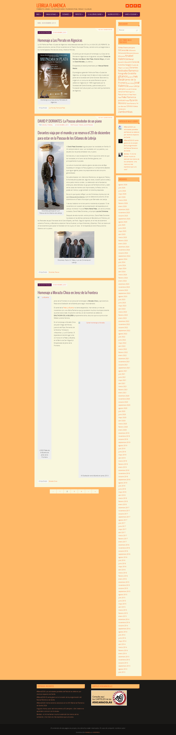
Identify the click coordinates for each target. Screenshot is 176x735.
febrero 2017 (123, 539)
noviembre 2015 (124, 585)
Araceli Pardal (47, 125)
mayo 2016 (122, 566)
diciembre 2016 (123, 545)
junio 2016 (122, 563)
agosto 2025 (122, 222)
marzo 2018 (122, 498)
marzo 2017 (122, 535)
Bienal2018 (128, 62)
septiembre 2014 (124, 629)
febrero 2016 (123, 576)
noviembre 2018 (124, 473)
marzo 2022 (122, 349)
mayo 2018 (122, 492)
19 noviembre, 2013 (59, 285)
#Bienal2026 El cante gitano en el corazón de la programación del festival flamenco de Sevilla (131, 145)
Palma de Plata (60, 108)
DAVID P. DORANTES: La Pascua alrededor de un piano (70, 121)
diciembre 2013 (123, 657)
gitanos (123, 76)
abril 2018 (121, 495)
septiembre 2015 (124, 591)
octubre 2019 (123, 439)
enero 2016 (122, 579)
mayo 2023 (122, 306)
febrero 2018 (123, 501)
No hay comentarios (105, 29)
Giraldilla (132, 73)
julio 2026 (121, 188)
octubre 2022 (123, 327)
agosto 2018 (122, 483)
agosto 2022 (122, 334)
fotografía (122, 73)
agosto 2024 (122, 259)
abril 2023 (121, 309)
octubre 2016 (123, 551)
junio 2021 (122, 377)
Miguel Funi (132, 92)
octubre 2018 (123, 476)
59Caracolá (136, 53)
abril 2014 (121, 644)
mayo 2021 (122, 380)
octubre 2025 (123, 216)
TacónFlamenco (131, 103)
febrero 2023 (123, 315)
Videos (135, 106)
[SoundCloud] (139, 6)
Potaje (127, 100)
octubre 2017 (123, 514)
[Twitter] (131, 6)
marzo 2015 (122, 610)
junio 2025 (122, 228)
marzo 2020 (122, 424)
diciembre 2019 (123, 433)
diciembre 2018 (123, 470)
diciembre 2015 (123, 582)
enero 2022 (122, 355)
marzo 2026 (122, 200)
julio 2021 (121, 374)
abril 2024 (121, 272)
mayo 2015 (122, 604)
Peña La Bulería (68, 308)
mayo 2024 (122, 268)
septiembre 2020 (124, 405)
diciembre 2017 (123, 508)
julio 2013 (121, 672)
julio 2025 (121, 225)
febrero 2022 (123, 352)
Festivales (74, 125)
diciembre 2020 (123, 396)
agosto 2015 (122, 594)
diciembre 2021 (123, 358)
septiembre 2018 (124, 480)
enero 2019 (122, 467)
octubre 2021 (123, 365)
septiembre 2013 (124, 666)
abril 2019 (121, 458)
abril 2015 (121, 607)
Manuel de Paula (123, 92)
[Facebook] (135, 6)
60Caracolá (121, 56)
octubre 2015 (123, 588)
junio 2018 (122, 489)
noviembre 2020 (124, 399)
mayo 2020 (122, 417)
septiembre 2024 (124, 256)
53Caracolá (132, 50)
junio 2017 (122, 526)
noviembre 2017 (124, 511)
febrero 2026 (123, 203)
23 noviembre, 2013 (59, 32)
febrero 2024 (123, 278)
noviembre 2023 (124, 287)
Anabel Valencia (125, 57)
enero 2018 (122, 504)
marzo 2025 (122, 237)
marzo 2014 (122, 647)
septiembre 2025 (124, 219)
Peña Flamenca (129, 97)
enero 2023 (122, 318)
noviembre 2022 (124, 324)
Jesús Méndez (130, 83)
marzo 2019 (122, 461)
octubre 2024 (123, 253)
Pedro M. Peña (128, 95)
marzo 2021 (122, 386)
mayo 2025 (122, 231)
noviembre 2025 (124, 212)
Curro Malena (125, 68)
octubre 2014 (123, 626)
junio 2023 (122, 303)
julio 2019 (121, 448)
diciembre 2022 (123, 321)
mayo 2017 (122, 529)
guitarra (130, 77)
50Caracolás (123, 50)
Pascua (57, 272)
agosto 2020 (122, 408)
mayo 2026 (122, 194)
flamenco (133, 70)
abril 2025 (121, 234)
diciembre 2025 (123, 209)
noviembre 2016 (124, 548)
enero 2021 (122, 393)
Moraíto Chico (53, 481)
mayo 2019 (122, 455)
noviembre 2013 (124, 660)
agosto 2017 (122, 520)
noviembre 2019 (124, 436)
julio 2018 (121, 486)
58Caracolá (129, 53)
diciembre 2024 (123, 247)
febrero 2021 (123, 390)
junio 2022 (122, 340)
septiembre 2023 (124, 293)
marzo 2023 (122, 312)
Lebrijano (121, 89)
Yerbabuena (121, 109)
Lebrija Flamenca (51, 5)
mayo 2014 (122, 641)
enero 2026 (122, 206)
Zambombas (125, 111)
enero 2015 (122, 616)
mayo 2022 (122, 343)
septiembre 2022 (124, 330)
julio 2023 (121, 299)
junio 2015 (122, 601)
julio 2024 (121, 262)
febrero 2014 (123, 650)
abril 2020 (121, 421)
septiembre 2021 (124, 368)
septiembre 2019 (124, 442)
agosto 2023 (122, 296)
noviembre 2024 (124, 250)
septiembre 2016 (124, 554)
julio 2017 (121, 523)
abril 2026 (121, 197)
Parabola (88, 732)
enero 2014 (122, 653)
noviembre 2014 (124, 622)
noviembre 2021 (124, 362)
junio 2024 (122, 265)
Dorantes (51, 272)
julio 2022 (121, 337)
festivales (123, 70)
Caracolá (135, 62)
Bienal (131, 59)
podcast (121, 100)
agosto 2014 (122, 632)
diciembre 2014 (123, 619)
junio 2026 (122, 191)
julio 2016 (121, 560)
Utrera (129, 106)
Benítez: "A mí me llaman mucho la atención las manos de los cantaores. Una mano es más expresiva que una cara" (131, 161)
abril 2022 (121, 346)
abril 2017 (121, 532)
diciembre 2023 (123, 284)
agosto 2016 (122, 557)
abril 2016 (121, 570)
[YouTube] (127, 6)
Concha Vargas (124, 64)
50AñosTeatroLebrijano (126, 47)
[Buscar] (137, 30)
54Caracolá (122, 53)
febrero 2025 (123, 240)
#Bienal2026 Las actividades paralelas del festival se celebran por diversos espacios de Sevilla (131, 132)
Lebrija (136, 86)
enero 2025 (122, 244)
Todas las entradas (86, 125)
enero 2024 (122, 281)
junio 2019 (122, 452)
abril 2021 (121, 383)
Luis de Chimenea (131, 89)
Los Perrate (52, 108)
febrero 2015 (123, 613)
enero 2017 (122, 542)
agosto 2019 (122, 445)
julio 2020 (121, 411)
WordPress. (96, 732)
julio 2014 (121, 635)
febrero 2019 (123, 464)
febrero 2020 (123, 427)
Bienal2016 (121, 62)
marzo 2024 (122, 275)
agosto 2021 (122, 371)
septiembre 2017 (124, 517)
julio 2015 (121, 598)
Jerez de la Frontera (127, 81)
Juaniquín (131, 86)
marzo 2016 (122, 573)
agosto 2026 (122, 185)
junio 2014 (122, 638)
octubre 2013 (123, 663)
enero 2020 (122, 430)
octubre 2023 (123, 290)
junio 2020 (122, 414)
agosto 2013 (122, 669)
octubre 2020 (123, 402)
